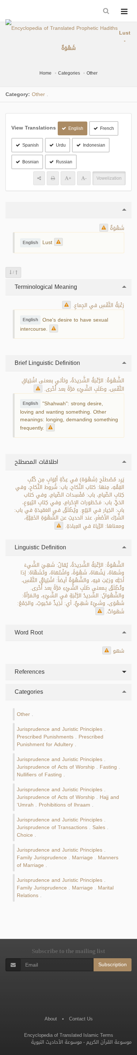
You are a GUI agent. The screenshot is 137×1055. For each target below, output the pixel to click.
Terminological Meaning (45, 286)
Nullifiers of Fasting (39, 775)
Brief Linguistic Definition (46, 363)
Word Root (28, 632)
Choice (25, 835)
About (51, 1018)
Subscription (112, 965)
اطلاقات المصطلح (35, 461)
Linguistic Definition (39, 547)
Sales (98, 827)
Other (92, 73)
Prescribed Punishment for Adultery (60, 740)
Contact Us (81, 1018)
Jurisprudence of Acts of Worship (56, 767)
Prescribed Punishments (45, 737)
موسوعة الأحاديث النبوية (56, 1042)
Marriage (82, 858)
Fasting (108, 767)
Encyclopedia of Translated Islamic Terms (68, 1035)
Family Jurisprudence (42, 858)
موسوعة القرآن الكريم (109, 1042)
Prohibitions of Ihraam (64, 805)
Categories (69, 73)
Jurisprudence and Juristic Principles (59, 729)
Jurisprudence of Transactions (52, 827)
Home (45, 73)
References (29, 671)
